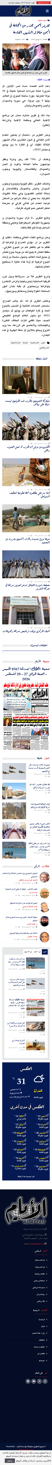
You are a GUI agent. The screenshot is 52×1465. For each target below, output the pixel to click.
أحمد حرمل (33, 892)
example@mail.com (37, 1244)
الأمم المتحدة (34, 343)
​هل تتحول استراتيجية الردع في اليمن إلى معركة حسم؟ (16, 1024)
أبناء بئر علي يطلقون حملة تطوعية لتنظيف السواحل (29, 494)
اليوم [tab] (44, 952)
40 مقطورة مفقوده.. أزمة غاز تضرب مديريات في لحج (39, 786)
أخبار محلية (42, 20)
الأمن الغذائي (44, 348)
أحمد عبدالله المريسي (30, 906)
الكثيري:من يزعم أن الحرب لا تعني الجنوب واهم (28, 448)
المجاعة (25, 343)
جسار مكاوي (32, 936)
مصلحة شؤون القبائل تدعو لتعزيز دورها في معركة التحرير (28, 586)
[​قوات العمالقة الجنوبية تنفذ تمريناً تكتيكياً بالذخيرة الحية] (14, 810)
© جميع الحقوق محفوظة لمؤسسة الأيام (31, 1446)
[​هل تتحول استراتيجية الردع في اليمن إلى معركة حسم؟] (35, 1027)
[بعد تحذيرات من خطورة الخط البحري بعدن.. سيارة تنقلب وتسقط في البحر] (14, 850)
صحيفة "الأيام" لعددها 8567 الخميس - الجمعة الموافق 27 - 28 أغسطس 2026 (26, 673)
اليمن (43, 343)
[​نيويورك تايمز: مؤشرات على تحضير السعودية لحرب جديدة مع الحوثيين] (14, 771)
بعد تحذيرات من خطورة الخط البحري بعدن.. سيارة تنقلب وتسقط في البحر (39, 846)
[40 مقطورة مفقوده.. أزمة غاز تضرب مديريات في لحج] (14, 791)
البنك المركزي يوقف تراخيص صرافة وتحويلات (26, 631)
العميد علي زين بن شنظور (28, 880)
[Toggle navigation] (47, 11)
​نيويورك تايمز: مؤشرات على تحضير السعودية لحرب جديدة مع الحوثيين (39, 768)
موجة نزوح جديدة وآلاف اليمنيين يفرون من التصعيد (28, 540)
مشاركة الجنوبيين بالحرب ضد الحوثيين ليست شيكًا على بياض (27, 402)
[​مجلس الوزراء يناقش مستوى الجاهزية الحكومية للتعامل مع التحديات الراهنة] (14, 830)
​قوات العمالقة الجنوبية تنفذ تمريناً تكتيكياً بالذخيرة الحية (40, 805)
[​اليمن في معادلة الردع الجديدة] (35, 1044)
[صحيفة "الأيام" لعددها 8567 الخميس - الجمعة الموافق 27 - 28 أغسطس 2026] (26, 716)
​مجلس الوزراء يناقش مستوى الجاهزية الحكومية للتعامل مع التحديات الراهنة (40, 827)
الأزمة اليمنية (15, 343)
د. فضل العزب (32, 924)
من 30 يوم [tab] (28, 952)
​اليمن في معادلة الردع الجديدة (18, 1042)
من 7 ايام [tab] (37, 952)
